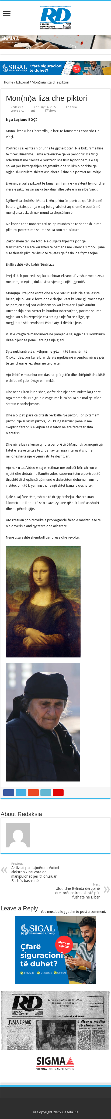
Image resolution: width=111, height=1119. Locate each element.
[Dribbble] (61, 1106)
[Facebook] (45, 1106)
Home (8, 82)
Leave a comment (23, 110)
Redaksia (17, 107)
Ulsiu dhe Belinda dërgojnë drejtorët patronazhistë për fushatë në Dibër (77, 891)
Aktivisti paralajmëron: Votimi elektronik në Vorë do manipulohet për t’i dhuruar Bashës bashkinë (35, 872)
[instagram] (71, 1106)
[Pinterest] (56, 1106)
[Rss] (40, 1106)
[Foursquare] (66, 1106)
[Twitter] (50, 1106)
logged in (67, 912)
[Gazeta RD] (55, 16)
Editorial (22, 82)
